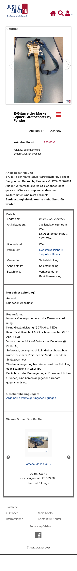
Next (69, 457)
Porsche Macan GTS (37, 463)
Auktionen (12, 513)
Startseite (12, 507)
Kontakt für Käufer (49, 519)
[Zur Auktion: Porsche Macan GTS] (38, 444)
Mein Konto (45, 513)
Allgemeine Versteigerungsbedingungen (31, 397)
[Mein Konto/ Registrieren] (69, 14)
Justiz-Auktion (39, 547)
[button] (66, 65)
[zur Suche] (61, 14)
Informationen (14, 519)
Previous (8, 457)
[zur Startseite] (53, 14)
